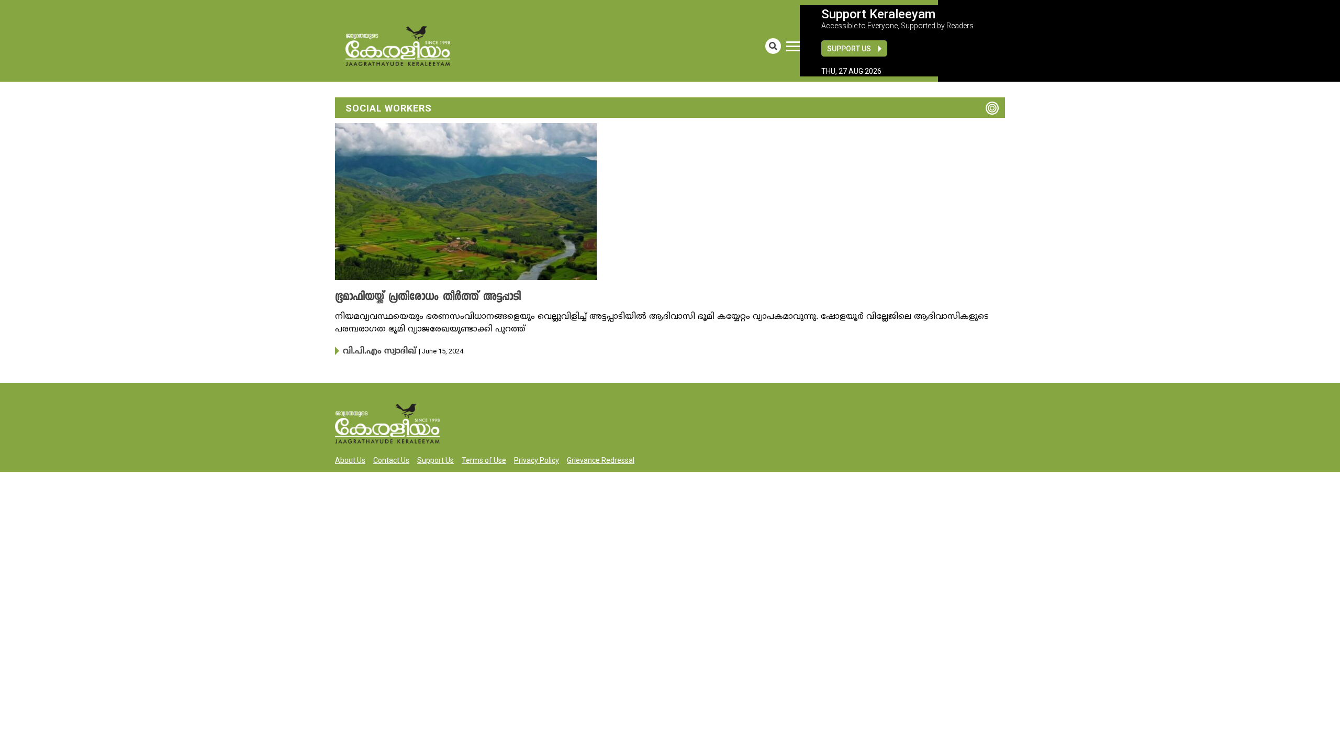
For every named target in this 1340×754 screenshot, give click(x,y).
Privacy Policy (536, 459)
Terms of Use (484, 459)
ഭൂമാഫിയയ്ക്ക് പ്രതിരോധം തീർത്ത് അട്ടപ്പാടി (415, 297)
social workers (388, 108)
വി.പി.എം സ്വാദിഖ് (374, 351)
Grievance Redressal (600, 459)
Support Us (849, 49)
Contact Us (391, 459)
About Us (350, 459)
